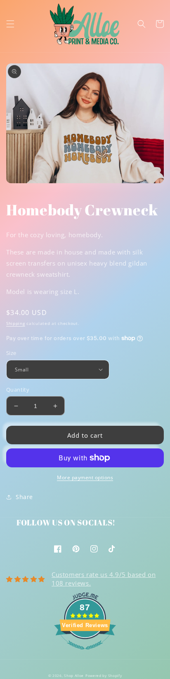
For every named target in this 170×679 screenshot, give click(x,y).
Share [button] (24, 497)
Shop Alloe (74, 675)
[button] (10, 24)
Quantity (17, 389)
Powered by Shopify (103, 675)
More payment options (85, 477)
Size (11, 353)
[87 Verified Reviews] (85, 653)
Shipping (15, 323)
